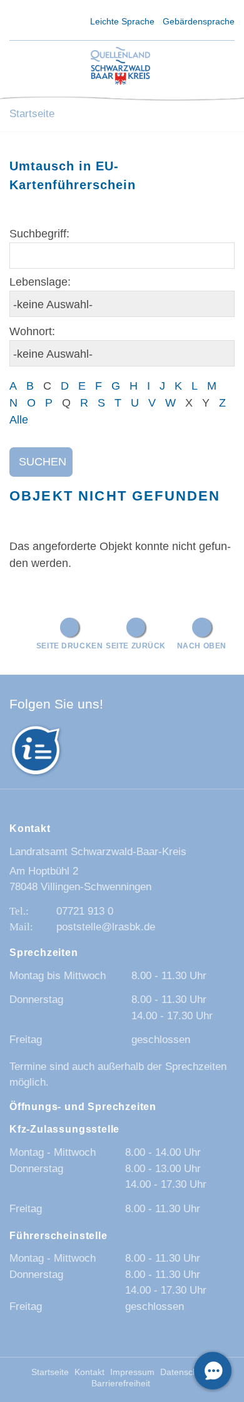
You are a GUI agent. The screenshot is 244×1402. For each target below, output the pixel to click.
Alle (18, 419)
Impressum (132, 1372)
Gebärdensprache (199, 21)
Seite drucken (69, 645)
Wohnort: (32, 331)
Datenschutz (185, 1372)
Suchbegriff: (39, 233)
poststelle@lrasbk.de (105, 927)
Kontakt (89, 1372)
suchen (42, 461)
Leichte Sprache (122, 21)
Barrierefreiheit (120, 1383)
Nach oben (201, 645)
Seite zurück (136, 645)
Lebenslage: (40, 282)
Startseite (31, 114)
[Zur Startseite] (120, 66)
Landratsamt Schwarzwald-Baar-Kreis (97, 852)
